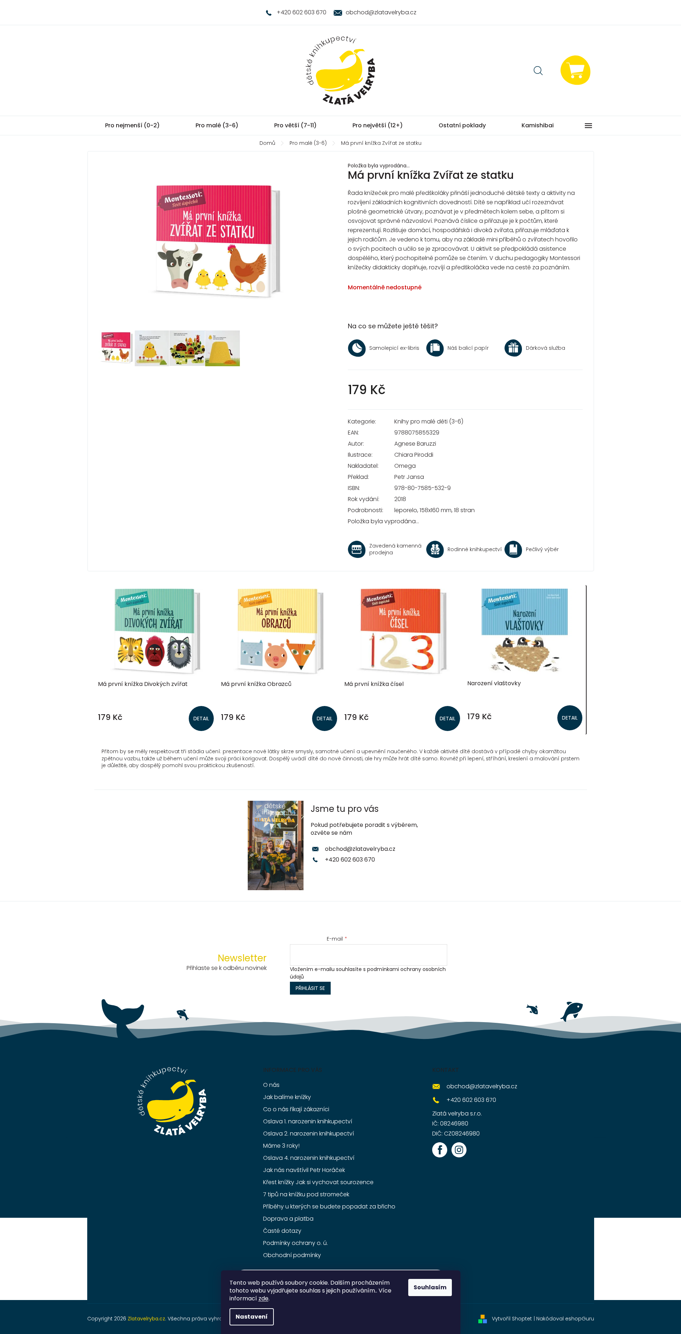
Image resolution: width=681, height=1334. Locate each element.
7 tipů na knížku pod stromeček (306, 1194)
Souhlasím (430, 1287)
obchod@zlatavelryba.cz (360, 849)
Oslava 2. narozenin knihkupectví (308, 1133)
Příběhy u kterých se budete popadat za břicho (329, 1206)
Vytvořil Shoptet (512, 1318)
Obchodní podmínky (292, 1255)
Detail (201, 718)
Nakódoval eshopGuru (565, 1318)
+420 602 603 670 (350, 859)
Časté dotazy (282, 1231)
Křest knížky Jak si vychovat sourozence (318, 1182)
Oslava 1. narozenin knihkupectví (307, 1121)
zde (263, 1298)
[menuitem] (132, 126)
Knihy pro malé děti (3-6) (428, 421)
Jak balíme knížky (287, 1097)
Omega (405, 466)
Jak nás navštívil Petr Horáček (304, 1170)
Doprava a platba (288, 1219)
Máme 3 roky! (281, 1146)
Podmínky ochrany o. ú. (295, 1243)
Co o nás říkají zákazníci (296, 1109)
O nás (271, 1085)
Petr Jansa (409, 477)
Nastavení (252, 1317)
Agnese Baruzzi (415, 444)
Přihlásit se (310, 988)
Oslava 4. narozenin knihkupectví (308, 1158)
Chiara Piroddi (413, 455)
